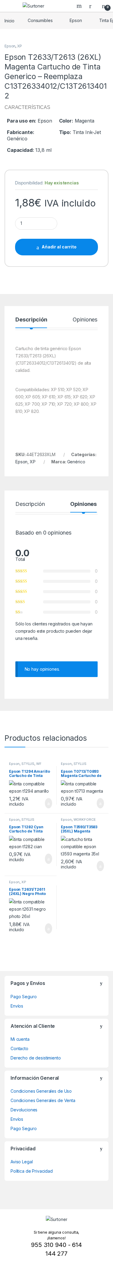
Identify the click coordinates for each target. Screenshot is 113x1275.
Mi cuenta (20, 1039)
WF (39, 764)
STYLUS (27, 764)
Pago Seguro (23, 996)
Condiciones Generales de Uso (41, 1091)
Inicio (9, 20)
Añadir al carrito (59, 246)
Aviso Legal (22, 1161)
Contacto (19, 1048)
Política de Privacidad (32, 1171)
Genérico (76, 461)
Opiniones (85, 320)
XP (19, 46)
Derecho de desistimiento (36, 1057)
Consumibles (40, 20)
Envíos (17, 1005)
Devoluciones (24, 1109)
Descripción (31, 320)
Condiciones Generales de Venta (43, 1100)
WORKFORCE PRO (78, 821)
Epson (76, 20)
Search (80, 5)
